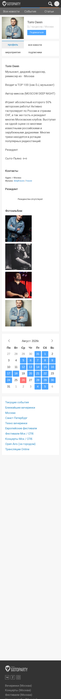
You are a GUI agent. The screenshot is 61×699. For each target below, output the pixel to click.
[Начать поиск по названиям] (50, 3)
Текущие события (17, 402)
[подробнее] (25, 158)
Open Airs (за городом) (20, 444)
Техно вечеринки (16, 423)
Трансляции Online (17, 449)
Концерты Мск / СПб (18, 439)
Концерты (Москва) (18, 690)
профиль (13, 44)
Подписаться (37, 32)
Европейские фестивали (21, 428)
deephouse (19, 181)
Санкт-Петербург (16, 418)
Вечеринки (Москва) (18, 685)
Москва (10, 413)
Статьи (49, 11)
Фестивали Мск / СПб (19, 433)
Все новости (11, 11)
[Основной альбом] (18, 228)
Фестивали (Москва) (18, 694)
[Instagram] (18, 677)
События (30, 11)
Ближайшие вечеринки (20, 407)
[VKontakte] (7, 677)
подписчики (35, 52)
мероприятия (13, 52)
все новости (35, 45)
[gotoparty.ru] (11, 3)
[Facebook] (13, 677)
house (29, 181)
